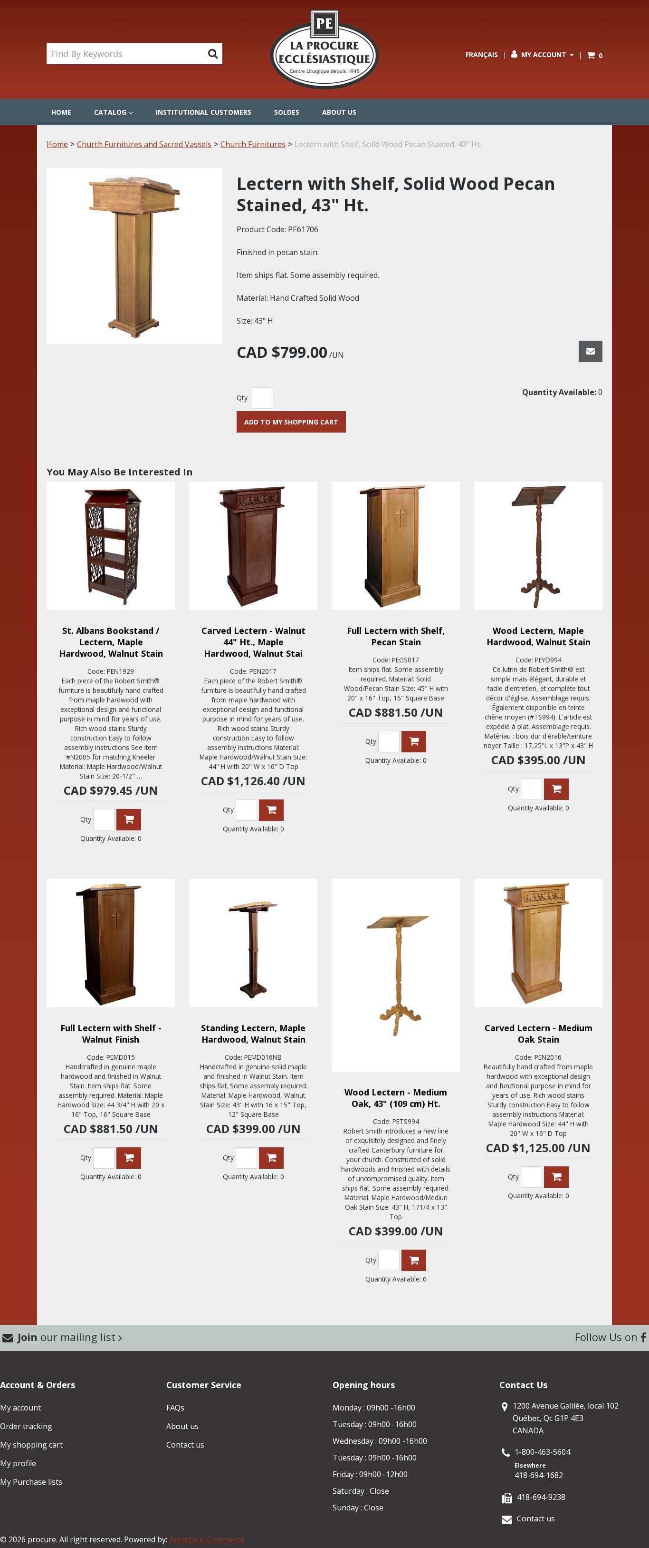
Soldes (286, 112)
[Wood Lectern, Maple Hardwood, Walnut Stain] (538, 546)
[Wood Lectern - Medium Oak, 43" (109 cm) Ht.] (396, 975)
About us (339, 112)
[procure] (324, 49)
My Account (543, 54)
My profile (18, 1463)
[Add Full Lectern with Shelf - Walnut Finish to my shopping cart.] (128, 1158)
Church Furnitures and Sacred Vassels (144, 144)
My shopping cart (31, 1445)
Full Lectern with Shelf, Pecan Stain (396, 636)
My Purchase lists (31, 1482)
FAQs (175, 1407)
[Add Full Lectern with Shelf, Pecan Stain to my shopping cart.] (413, 741)
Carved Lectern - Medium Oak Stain (538, 1033)
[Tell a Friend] (590, 351)
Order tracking (26, 1426)
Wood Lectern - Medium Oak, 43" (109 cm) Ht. (395, 1097)
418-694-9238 (541, 1497)
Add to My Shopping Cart (291, 421)
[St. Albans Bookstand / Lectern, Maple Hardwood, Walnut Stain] (111, 546)
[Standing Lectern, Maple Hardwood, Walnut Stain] (253, 943)
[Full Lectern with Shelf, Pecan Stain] (396, 546)
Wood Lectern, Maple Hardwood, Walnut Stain (539, 636)
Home (61, 112)
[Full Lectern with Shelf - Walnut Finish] (111, 943)
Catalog (110, 112)
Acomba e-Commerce (207, 1539)
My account (20, 1407)
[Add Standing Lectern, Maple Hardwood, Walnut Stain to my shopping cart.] (271, 1158)
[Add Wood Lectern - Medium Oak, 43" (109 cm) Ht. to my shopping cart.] (413, 1260)
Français (482, 54)
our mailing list (68, 1337)
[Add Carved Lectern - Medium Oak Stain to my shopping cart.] (556, 1177)
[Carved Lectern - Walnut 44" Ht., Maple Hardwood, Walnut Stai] (253, 546)
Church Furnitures (253, 144)
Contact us (185, 1445)
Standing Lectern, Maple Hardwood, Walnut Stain (253, 1033)
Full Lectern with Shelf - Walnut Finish (111, 1033)
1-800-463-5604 (542, 1452)
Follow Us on (607, 1337)
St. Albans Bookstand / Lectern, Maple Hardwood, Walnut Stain (111, 642)
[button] (594, 55)
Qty (242, 397)
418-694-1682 (539, 1475)
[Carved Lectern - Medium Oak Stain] (538, 943)
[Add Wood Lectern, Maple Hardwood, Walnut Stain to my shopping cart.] (556, 789)
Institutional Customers (203, 112)
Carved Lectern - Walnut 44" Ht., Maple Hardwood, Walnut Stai (253, 642)
